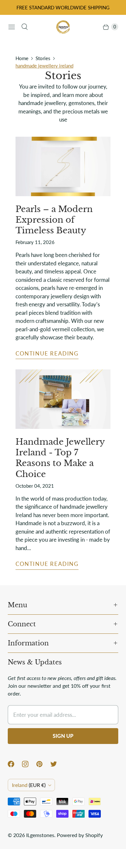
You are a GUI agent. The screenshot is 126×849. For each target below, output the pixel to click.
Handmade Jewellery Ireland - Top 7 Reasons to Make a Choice (60, 458)
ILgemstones (40, 835)
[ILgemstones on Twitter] (57, 764)
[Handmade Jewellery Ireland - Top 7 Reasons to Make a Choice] (63, 399)
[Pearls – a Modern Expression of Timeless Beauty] (63, 166)
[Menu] (11, 27)
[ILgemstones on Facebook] (15, 764)
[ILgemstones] (63, 27)
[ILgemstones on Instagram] (29, 764)
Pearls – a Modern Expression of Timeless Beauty (54, 220)
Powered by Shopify (80, 835)
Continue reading (47, 353)
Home (22, 58)
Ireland (29, 785)
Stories (43, 58)
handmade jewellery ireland (44, 66)
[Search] (24, 27)
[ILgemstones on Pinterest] (43, 764)
